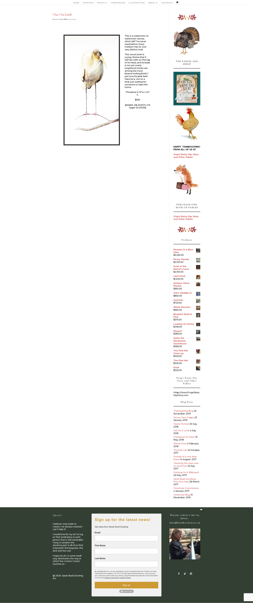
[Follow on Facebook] (179, 574)
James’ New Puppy (183, 417)
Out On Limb (62, 14)
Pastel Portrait (181, 424)
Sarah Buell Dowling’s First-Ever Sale (184, 480)
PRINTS (101, 3)
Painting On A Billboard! (186, 472)
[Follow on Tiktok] (185, 574)
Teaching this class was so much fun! (185, 464)
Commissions (118, 3)
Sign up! (126, 585)
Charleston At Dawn (184, 437)
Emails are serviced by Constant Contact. (117, 578)
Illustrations (137, 3)
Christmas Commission (186, 488)
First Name (100, 545)
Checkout (167, 3)
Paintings (88, 3)
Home (76, 3)
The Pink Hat (180, 450)
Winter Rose (180, 443)
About (151, 3)
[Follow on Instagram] (191, 574)
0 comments (72, 19)
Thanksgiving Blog (183, 411)
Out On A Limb (181, 430)
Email (97, 532)
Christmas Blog (181, 495)
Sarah (57, 19)
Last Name (100, 558)
